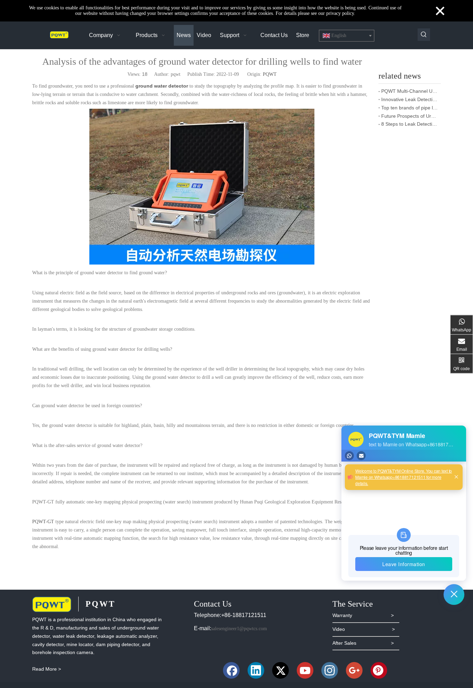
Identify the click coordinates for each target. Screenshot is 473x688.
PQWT (270, 74)
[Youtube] (305, 670)
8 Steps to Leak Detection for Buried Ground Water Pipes (409, 124)
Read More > (46, 669)
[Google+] (354, 670)
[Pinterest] (379, 670)
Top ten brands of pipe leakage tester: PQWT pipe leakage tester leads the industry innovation (409, 107)
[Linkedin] (256, 670)
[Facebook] (231, 670)
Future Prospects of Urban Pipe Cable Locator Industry (409, 116)
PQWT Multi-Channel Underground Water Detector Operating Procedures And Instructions (409, 91)
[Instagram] (329, 670)
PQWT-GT (43, 521)
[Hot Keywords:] (424, 34)
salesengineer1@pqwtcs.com (239, 628)
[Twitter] (280, 670)
